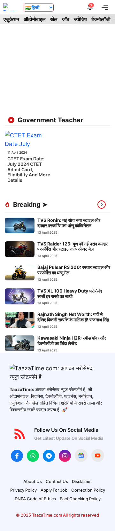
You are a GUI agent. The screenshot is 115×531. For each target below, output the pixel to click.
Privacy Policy (23, 490)
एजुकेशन (11, 19)
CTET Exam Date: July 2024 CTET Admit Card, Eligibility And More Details (28, 169)
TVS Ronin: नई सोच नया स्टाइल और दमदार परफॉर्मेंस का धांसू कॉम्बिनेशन (68, 222)
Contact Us (57, 481)
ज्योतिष (80, 19)
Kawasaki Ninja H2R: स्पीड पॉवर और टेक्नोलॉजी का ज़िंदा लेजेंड (71, 340)
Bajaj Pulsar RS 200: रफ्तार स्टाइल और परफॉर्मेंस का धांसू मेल (73, 269)
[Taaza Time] (10, 7)
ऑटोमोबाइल (35, 19)
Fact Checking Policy (80, 498)
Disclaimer (82, 481)
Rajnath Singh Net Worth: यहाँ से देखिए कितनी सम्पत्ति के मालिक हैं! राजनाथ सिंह (73, 316)
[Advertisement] (57, 69)
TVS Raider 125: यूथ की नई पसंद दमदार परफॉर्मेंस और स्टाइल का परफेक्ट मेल (72, 246)
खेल (53, 19)
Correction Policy (88, 490)
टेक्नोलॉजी (101, 19)
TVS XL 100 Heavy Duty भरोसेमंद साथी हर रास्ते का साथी (69, 293)
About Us (32, 481)
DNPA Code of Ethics (35, 498)
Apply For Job (54, 490)
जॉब (65, 19)
